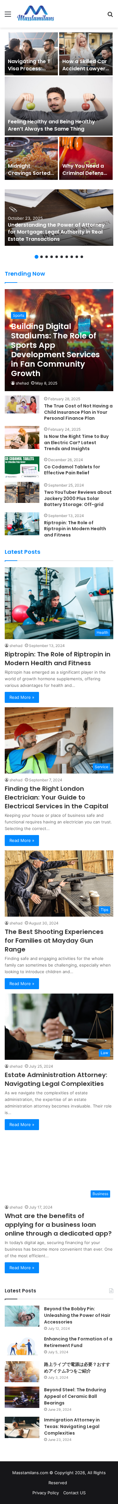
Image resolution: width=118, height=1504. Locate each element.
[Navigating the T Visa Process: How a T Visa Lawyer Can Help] (31, 53)
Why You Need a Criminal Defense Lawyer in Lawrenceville (84, 176)
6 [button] (61, 257)
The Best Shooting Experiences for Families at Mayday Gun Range (54, 940)
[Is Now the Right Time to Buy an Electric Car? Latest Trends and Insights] (22, 437)
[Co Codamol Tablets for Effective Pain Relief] (22, 466)
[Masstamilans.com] (35, 13)
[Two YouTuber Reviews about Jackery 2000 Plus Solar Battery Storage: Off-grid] (22, 492)
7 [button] (66, 257)
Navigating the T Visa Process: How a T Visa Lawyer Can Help (29, 72)
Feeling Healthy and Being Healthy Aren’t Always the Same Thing (51, 125)
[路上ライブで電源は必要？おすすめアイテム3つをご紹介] (22, 1371)
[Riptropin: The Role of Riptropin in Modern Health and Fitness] (22, 523)
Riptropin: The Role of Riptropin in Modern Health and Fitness (75, 529)
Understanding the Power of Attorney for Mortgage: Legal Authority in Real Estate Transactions (56, 232)
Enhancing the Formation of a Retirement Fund (78, 1342)
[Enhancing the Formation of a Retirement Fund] (22, 1346)
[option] (59, 106)
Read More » (21, 697)
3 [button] (46, 257)
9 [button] (77, 257)
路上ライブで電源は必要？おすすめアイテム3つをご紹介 (77, 1367)
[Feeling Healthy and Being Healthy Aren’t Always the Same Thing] (59, 106)
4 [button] (51, 257)
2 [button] (41, 257)
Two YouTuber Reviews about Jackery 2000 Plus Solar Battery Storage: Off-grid (78, 498)
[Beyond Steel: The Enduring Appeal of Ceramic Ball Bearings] (22, 1397)
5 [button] (56, 257)
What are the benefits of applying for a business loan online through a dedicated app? (59, 1224)
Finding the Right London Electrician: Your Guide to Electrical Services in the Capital (56, 797)
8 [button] (71, 257)
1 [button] (36, 257)
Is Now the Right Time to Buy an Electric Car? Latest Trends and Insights (76, 442)
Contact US (74, 1492)
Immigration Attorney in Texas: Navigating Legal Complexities (72, 1426)
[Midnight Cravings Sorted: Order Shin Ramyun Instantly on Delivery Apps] (31, 158)
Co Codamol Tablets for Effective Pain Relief (72, 470)
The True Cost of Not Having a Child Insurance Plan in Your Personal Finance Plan (78, 412)
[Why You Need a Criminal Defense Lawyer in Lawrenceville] (86, 158)
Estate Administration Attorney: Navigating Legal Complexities (56, 1079)
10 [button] (82, 257)
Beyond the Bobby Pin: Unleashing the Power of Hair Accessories (77, 1315)
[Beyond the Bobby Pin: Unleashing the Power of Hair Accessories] (22, 1316)
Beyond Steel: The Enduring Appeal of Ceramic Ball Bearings (75, 1396)
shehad (22, 383)
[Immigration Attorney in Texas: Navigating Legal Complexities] (22, 1427)
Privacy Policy (45, 1492)
